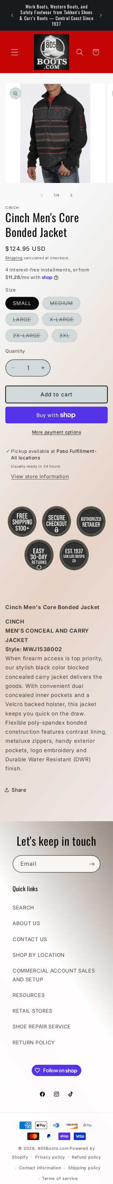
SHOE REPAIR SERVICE (42, 1026)
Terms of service (60, 1178)
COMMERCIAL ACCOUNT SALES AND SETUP (54, 974)
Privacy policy (50, 1157)
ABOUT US (26, 923)
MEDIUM (65, 305)
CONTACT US (30, 939)
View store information (40, 476)
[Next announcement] (101, 15)
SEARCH (23, 907)
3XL (68, 337)
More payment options (56, 432)
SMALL (22, 303)
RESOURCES (29, 995)
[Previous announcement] (12, 15)
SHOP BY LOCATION (39, 955)
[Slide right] (71, 195)
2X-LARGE (30, 337)
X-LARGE (65, 321)
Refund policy (86, 1157)
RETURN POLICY (34, 1042)
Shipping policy (84, 1167)
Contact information (40, 1167)
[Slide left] (42, 195)
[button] (15, 52)
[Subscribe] (92, 864)
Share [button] (19, 790)
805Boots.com (53, 1148)
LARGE (26, 321)
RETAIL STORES (32, 1011)
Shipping (13, 258)
